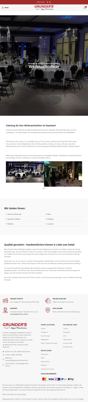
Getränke (50, 219)
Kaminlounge (45, 336)
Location (50, 224)
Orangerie (44, 332)
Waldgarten (45, 339)
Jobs (64, 336)
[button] (8, 174)
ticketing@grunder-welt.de (19, 314)
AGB (42, 358)
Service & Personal (14, 214)
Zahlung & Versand (47, 369)
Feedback (66, 332)
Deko (49, 214)
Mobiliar (10, 224)
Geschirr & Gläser (13, 219)
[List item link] (18, 355)
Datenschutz (45, 361)
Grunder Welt (67, 343)
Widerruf (44, 365)
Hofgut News (67, 339)
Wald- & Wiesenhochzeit (49, 343)
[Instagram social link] (50, 2)
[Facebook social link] (47, 2)
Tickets (65, 328)
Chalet (43, 328)
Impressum (45, 354)
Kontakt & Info (68, 347)
